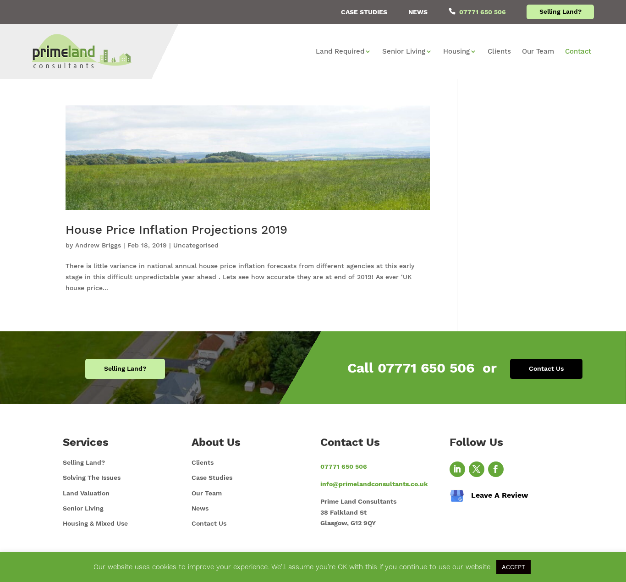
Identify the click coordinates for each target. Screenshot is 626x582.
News (418, 12)
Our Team (538, 51)
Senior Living (403, 51)
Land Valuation (86, 493)
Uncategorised (196, 245)
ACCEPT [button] (513, 567)
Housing (456, 51)
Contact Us (546, 368)
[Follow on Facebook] (496, 469)
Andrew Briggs (98, 245)
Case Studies (364, 12)
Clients (499, 51)
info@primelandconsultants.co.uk (374, 484)
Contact (578, 51)
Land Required (340, 51)
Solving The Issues (92, 477)
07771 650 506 (482, 12)
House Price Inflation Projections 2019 (176, 229)
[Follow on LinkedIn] (457, 469)
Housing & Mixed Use (95, 523)
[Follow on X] (476, 469)
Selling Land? (560, 11)
